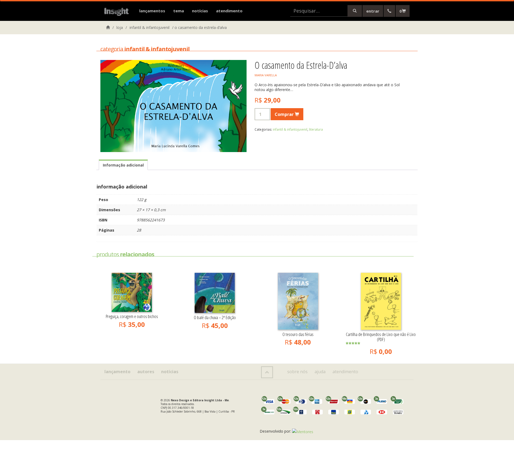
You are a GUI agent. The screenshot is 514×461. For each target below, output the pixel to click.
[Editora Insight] (117, 12)
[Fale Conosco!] (389, 11)
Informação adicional (123, 165)
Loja (119, 27)
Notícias (200, 10)
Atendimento (229, 10)
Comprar (285, 114)
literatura (316, 129)
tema (178, 10)
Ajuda (320, 372)
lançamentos (152, 10)
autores (145, 372)
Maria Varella (266, 75)
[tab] (123, 165)
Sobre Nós (297, 372)
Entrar (372, 11)
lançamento (117, 372)
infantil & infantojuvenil (149, 27)
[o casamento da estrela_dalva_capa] (173, 106)
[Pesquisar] (354, 11)
